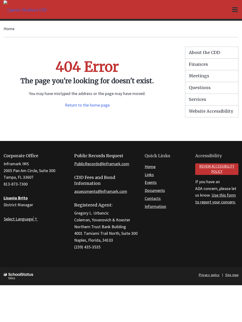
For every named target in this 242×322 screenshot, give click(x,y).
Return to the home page (87, 105)
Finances (198, 64)
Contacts (153, 198)
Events (151, 182)
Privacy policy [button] (209, 275)
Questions (200, 87)
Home (9, 28)
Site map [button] (231, 275)
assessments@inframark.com (100, 191)
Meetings (199, 75)
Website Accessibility (211, 111)
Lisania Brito (16, 198)
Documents (155, 190)
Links (149, 174)
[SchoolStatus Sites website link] (19, 276)
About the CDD (204, 52)
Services (197, 99)
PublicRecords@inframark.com (101, 163)
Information (155, 206)
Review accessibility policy (216, 169)
